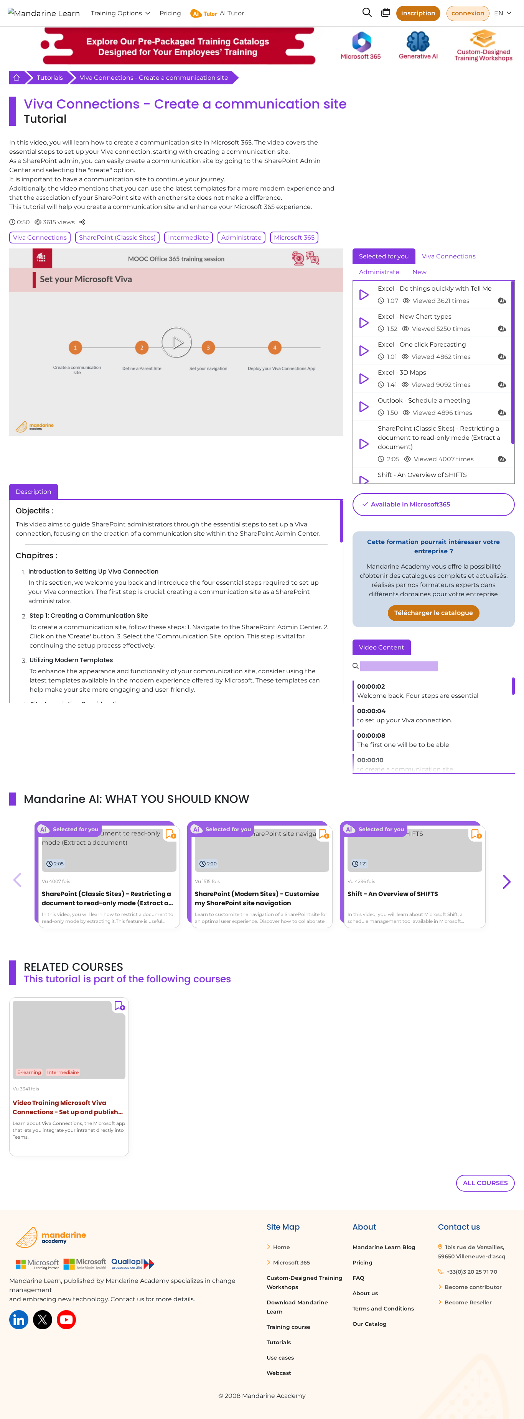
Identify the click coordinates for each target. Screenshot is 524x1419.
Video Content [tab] (381, 647)
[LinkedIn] (18, 1319)
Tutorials (50, 77)
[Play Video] (176, 342)
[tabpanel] (434, 382)
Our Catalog (370, 1323)
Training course (288, 1327)
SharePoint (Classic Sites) (117, 237)
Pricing (362, 1262)
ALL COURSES (485, 1183)
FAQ (358, 1277)
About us (365, 1293)
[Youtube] (66, 1319)
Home (281, 1247)
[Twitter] (42, 1319)
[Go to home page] (44, 13)
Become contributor (472, 1287)
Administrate (241, 237)
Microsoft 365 (294, 237)
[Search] (367, 13)
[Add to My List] (169, 835)
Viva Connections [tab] (449, 256)
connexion (467, 13)
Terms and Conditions (383, 1308)
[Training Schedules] (385, 14)
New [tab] (419, 272)
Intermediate (188, 237)
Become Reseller (467, 1302)
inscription (418, 13)
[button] (506, 879)
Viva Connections (40, 237)
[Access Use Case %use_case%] (109, 837)
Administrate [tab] (379, 272)
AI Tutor (232, 13)
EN (499, 13)
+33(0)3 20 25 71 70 (471, 1271)
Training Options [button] (116, 13)
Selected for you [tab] (384, 256)
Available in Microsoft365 (409, 504)
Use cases (280, 1357)
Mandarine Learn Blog (384, 1247)
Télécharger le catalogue (433, 613)
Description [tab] (33, 491)
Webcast (279, 1373)
